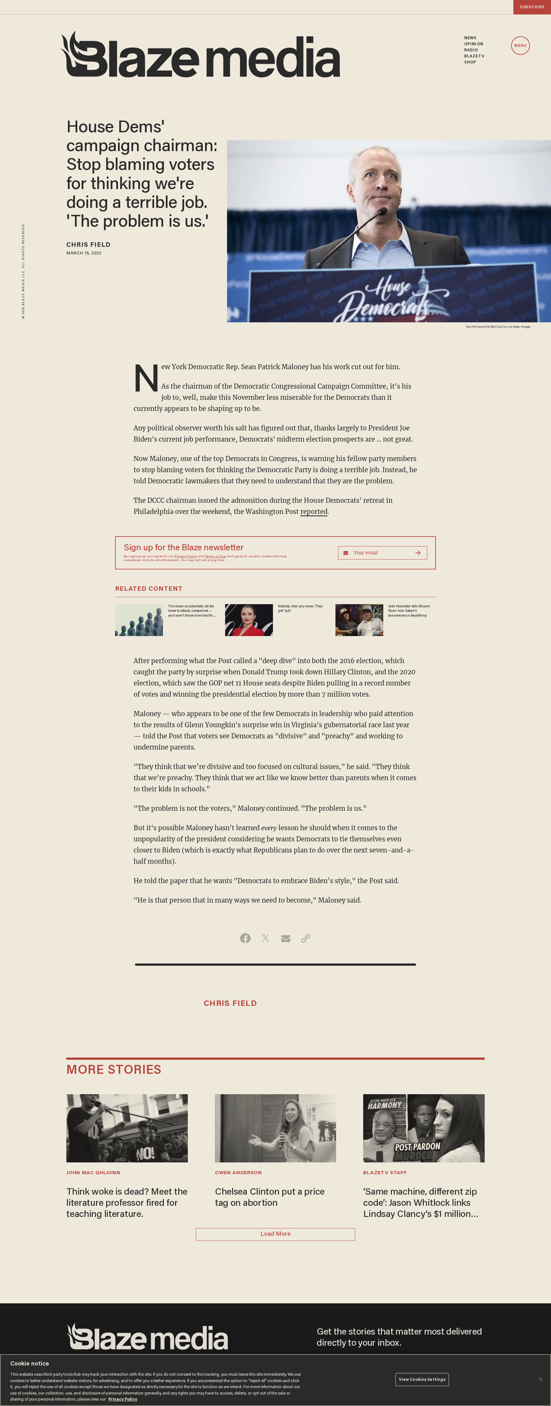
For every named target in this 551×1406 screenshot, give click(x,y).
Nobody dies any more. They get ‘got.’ (300, 608)
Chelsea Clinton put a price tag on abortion (270, 1198)
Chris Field (88, 245)
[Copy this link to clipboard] (305, 938)
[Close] (541, 1379)
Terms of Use (215, 556)
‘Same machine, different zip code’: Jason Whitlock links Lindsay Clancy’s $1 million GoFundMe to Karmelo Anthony (420, 1204)
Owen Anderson (238, 1172)
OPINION (473, 44)
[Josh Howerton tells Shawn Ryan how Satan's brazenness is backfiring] (359, 619)
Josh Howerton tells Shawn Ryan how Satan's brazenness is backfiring (409, 611)
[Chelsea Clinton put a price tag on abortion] (275, 1127)
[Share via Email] (285, 938)
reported (313, 512)
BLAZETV (474, 56)
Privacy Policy (186, 556)
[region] (275, 1380)
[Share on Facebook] (245, 938)
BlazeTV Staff (385, 1172)
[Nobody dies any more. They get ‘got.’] (249, 619)
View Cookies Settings (422, 1379)
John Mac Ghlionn (93, 1172)
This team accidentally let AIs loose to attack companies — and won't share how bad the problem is (191, 611)
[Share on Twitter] (265, 938)
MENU (520, 46)
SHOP (470, 62)
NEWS (470, 38)
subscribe (532, 7)
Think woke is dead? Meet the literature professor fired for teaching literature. (126, 1203)
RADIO (471, 50)
